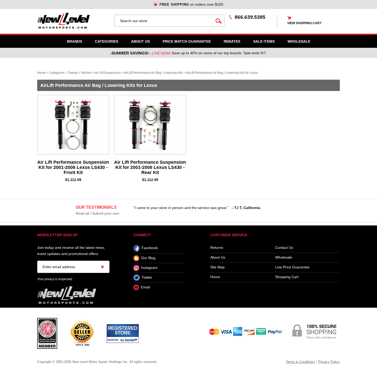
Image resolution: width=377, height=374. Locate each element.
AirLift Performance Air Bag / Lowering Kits (153, 73)
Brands (74, 41)
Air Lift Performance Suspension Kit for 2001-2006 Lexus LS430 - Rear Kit (150, 167)
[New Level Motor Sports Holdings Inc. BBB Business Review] (82, 333)
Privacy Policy (329, 362)
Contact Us (284, 248)
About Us (140, 41)
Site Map (217, 267)
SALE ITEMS (264, 41)
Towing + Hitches (80, 73)
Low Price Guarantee (292, 267)
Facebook (150, 248)
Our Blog (148, 258)
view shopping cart (304, 23)
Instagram (149, 268)
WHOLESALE (298, 41)
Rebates (232, 41)
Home (41, 73)
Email (145, 287)
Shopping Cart (287, 277)
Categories (106, 41)
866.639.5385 (250, 17)
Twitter (147, 277)
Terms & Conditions (300, 362)
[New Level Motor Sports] (73, 21)
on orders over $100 (191, 4)
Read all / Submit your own (97, 213)
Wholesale (283, 257)
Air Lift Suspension (108, 73)
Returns (216, 248)
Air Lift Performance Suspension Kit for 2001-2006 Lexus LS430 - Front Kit (73, 167)
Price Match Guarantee (187, 41)
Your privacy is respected (54, 279)
